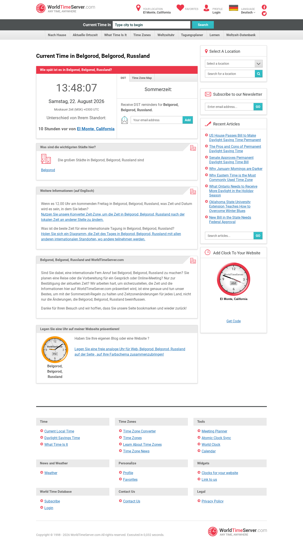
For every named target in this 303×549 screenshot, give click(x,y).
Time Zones (142, 35)
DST (123, 78)
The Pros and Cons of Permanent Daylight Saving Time (235, 148)
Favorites (191, 9)
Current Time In (97, 24)
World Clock (211, 444)
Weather (50, 473)
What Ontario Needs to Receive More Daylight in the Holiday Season (233, 190)
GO (258, 107)
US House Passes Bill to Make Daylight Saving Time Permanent (235, 137)
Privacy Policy (213, 501)
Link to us (209, 479)
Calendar (209, 451)
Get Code (233, 321)
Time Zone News (136, 451)
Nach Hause (57, 35)
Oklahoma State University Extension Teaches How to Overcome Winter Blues (230, 206)
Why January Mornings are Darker (235, 169)
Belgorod (48, 170)
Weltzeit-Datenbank (241, 35)
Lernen (215, 35)
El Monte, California (95, 128)
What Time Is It (115, 35)
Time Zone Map (142, 78)
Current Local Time (59, 431)
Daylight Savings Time (62, 438)
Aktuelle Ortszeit (85, 35)
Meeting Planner (214, 431)
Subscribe (52, 501)
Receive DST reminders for (150, 107)
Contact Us (131, 501)
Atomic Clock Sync (216, 438)
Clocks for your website (220, 473)
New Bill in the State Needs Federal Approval (230, 219)
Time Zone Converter (139, 431)
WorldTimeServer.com (65, 8)
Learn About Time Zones (142, 444)
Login (216, 12)
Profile (128, 473)
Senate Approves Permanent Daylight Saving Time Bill (231, 160)
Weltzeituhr (165, 35)
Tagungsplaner (192, 35)
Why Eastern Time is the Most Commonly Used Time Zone (232, 177)
